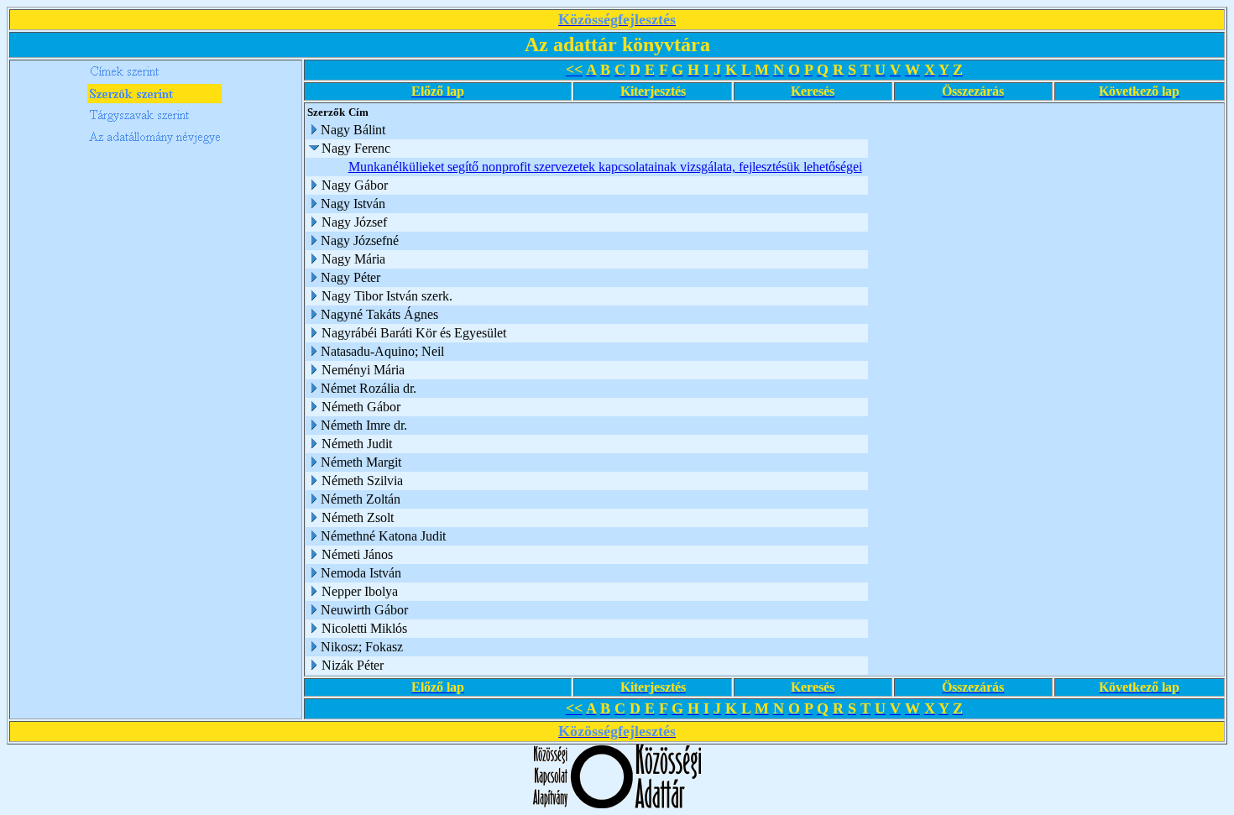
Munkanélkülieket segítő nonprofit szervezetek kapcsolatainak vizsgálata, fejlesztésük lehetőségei (605, 166)
